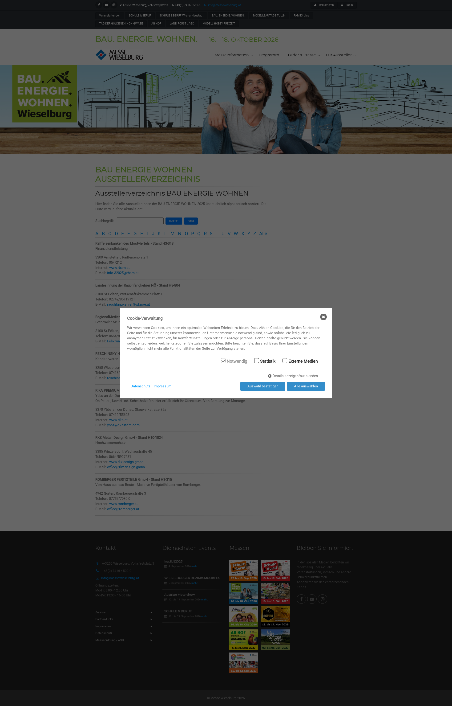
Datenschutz (140, 386)
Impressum (162, 386)
